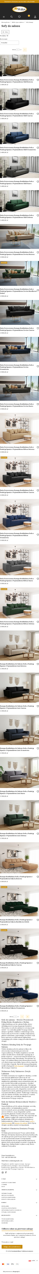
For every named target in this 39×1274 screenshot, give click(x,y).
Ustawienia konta (7, 1221)
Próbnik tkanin (7, 1193)
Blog (3, 1186)
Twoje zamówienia (8, 1219)
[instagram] (3, 1172)
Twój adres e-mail (7, 1242)
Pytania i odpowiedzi (9, 1212)
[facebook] (5, 1172)
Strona (14, 49)
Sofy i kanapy (29, 22)
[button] (4, 17)
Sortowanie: (4, 39)
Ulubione (5, 1223)
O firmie (4, 1184)
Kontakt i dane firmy (9, 1182)
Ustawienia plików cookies (11, 1210)
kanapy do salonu (21, 1123)
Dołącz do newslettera (12, 1247)
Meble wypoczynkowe (18, 22)
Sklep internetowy (10, 1271)
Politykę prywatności (27, 1251)
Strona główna (6, 22)
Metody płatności (8, 1195)
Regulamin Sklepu (16, 1251)
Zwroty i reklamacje (8, 1199)
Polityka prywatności (9, 1208)
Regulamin (5, 1206)
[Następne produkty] (22, 1017)
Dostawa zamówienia (9, 1197)
